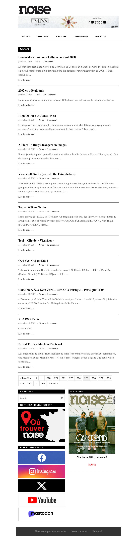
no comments (53, 178)
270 (49, 378)
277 (101, 378)
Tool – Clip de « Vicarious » (36, 240)
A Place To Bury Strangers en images (42, 145)
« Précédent (26, 378)
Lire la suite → (26, 79)
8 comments (52, 293)
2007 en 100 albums (31, 90)
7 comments (52, 348)
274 (79, 378)
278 (109, 378)
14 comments (53, 211)
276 (94, 378)
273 (71, 378)
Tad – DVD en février (32, 207)
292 (43, 383)
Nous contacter (79, 531)
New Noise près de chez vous (50, 531)
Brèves (26, 36)
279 (22, 383)
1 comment (49, 61)
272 (64, 378)
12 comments (53, 244)
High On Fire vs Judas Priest (37, 115)
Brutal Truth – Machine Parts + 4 (40, 344)
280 (29, 383)
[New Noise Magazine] (35, 10)
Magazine (100, 36)
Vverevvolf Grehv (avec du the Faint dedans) (47, 174)
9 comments (52, 148)
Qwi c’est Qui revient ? (33, 260)
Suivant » (53, 383)
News (37, 61)
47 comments (50, 94)
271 (56, 378)
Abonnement (80, 36)
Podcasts (60, 36)
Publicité (97, 531)
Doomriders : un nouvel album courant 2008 (47, 57)
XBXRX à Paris (28, 319)
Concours (42, 36)
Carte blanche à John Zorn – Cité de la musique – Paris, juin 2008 (61, 290)
